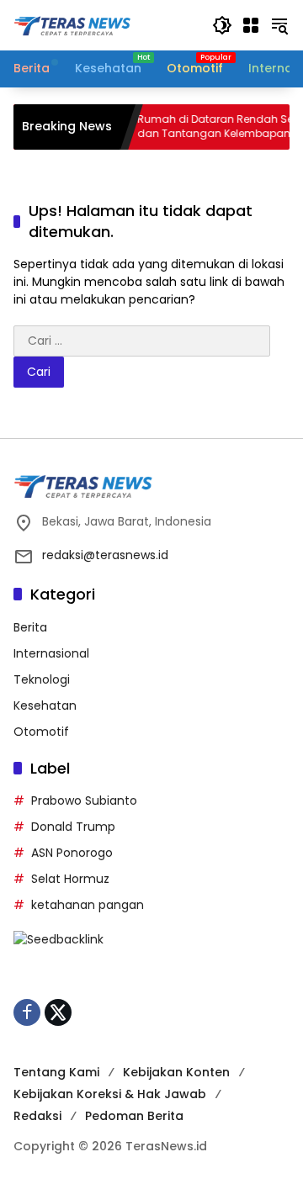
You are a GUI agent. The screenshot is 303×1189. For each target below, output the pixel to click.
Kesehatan (45, 705)
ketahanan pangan (87, 904)
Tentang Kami (56, 1072)
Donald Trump (73, 826)
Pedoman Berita (134, 1115)
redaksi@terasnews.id (105, 555)
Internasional (51, 653)
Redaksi (37, 1115)
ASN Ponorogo (72, 852)
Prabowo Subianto (84, 800)
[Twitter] (58, 1012)
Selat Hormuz (70, 878)
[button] (222, 25)
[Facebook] (26, 1012)
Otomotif (41, 731)
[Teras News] (104, 24)
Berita (30, 627)
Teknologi (41, 679)
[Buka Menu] (251, 25)
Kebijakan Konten (176, 1072)
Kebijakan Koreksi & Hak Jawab (109, 1094)
